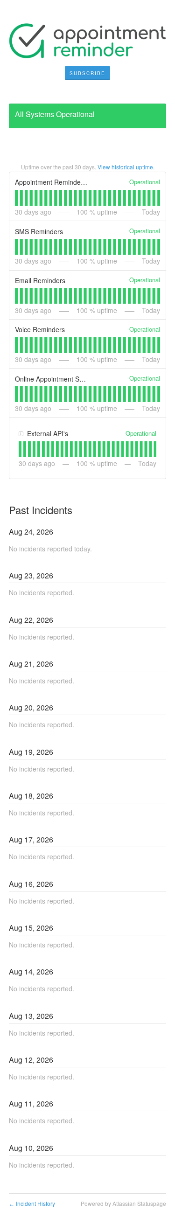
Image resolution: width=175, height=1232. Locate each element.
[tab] (16, 198)
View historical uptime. (126, 167)
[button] (87, 73)
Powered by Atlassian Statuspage (123, 1203)
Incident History (32, 1203)
